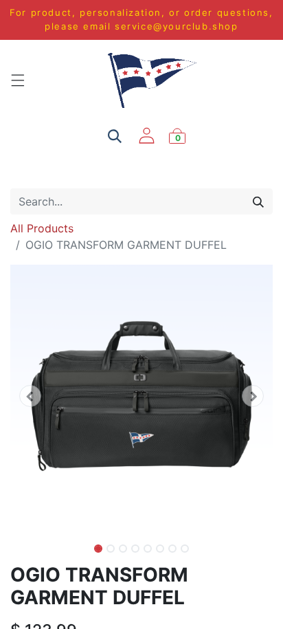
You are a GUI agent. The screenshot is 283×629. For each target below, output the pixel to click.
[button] (29, 396)
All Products (41, 228)
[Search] (258, 201)
